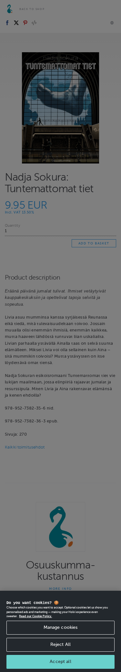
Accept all (60, 661)
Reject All (60, 644)
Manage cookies (61, 627)
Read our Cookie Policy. (35, 616)
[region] (60, 631)
